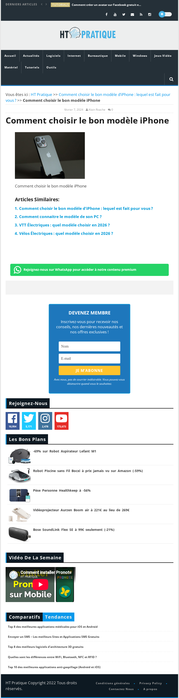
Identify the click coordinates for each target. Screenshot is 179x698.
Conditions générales (113, 683)
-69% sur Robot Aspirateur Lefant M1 (64, 451)
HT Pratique (41, 94)
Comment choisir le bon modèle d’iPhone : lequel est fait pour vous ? (86, 208)
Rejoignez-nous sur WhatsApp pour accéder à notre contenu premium (80, 269)
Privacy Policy (150, 683)
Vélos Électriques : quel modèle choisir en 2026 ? (66, 233)
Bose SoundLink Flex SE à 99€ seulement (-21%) (73, 529)
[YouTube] (115, 14)
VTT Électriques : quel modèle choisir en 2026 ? (64, 225)
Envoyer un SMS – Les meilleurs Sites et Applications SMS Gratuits (53, 637)
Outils (51, 67)
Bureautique (98, 56)
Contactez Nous (121, 689)
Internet (74, 56)
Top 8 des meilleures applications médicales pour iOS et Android (53, 627)
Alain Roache (97, 110)
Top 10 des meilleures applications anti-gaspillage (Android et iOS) (54, 667)
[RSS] (141, 14)
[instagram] (149, 14)
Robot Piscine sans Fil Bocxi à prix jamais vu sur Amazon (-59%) (88, 471)
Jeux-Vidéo (163, 56)
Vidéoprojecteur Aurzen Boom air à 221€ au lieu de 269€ (81, 510)
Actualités (31, 56)
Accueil (10, 56)
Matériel (11, 67)
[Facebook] (106, 14)
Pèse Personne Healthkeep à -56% (62, 490)
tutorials (60, 5)
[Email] (132, 14)
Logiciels (53, 56)
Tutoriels (32, 67)
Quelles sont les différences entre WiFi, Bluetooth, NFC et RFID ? (52, 657)
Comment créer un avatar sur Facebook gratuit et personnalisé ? (107, 5)
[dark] (165, 14)
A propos (150, 689)
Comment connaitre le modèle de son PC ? (60, 216)
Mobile (120, 56)
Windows (140, 56)
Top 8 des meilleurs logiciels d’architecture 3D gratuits (45, 647)
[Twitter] (124, 14)
